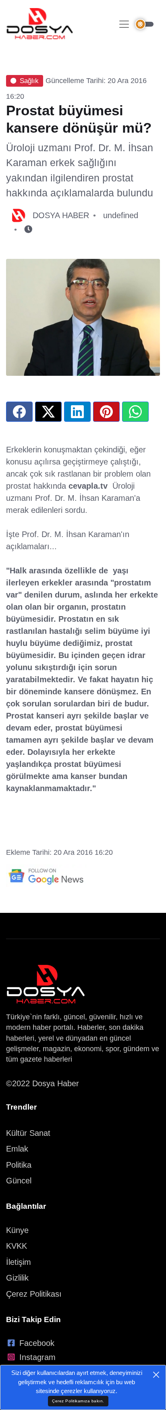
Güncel (18, 1180)
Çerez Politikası (34, 1293)
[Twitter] (48, 412)
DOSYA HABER (61, 215)
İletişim (18, 1262)
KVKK (16, 1245)
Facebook (36, 1343)
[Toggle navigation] (124, 24)
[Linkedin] (77, 412)
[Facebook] (19, 412)
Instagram (37, 1357)
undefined (120, 215)
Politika (18, 1164)
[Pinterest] (106, 412)
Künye (17, 1230)
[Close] (156, 1374)
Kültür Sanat (28, 1133)
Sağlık (29, 81)
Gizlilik (17, 1277)
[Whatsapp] (135, 412)
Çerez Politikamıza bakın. (78, 1401)
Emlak (17, 1148)
